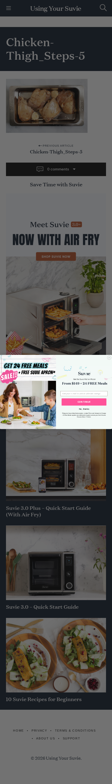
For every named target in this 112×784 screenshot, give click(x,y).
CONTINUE (84, 402)
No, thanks (84, 409)
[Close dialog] (109, 357)
